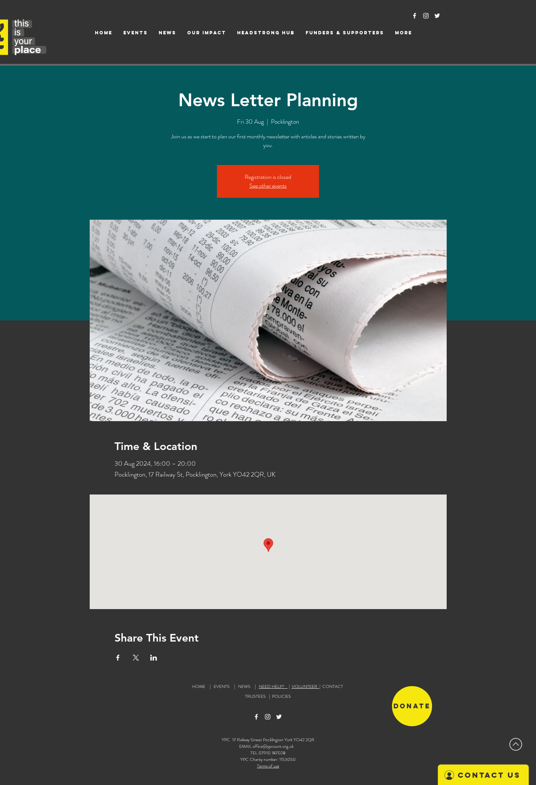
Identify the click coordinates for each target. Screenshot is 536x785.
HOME (198, 686)
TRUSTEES (256, 696)
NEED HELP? (273, 686)
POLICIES (281, 696)
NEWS (244, 686)
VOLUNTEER (305, 686)
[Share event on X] (135, 658)
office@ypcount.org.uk (273, 746)
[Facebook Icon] (414, 15)
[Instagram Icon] (426, 15)
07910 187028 (272, 753)
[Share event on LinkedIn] (153, 658)
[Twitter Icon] (437, 15)
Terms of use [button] (268, 766)
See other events (268, 185)
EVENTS (222, 686)
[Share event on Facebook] (117, 658)
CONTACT (332, 686)
